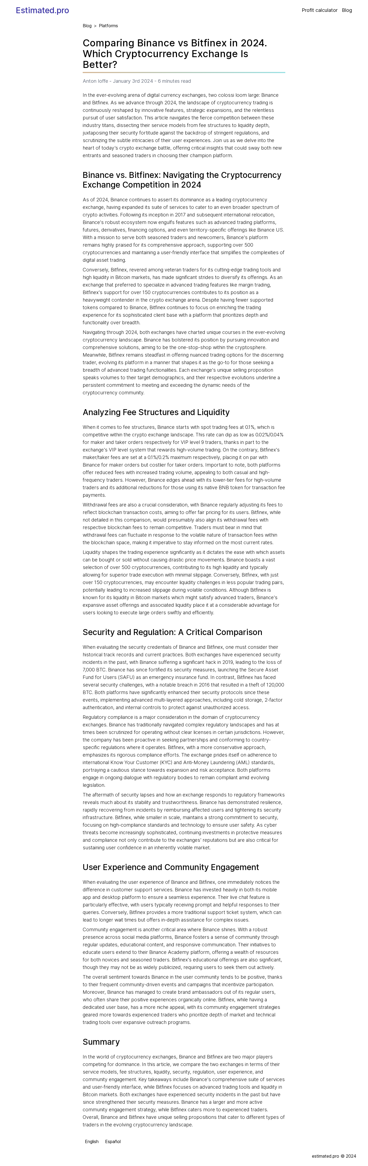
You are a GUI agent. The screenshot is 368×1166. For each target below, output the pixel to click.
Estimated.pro (42, 10)
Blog (347, 10)
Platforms (108, 25)
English (92, 1141)
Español (113, 1141)
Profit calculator (320, 10)
